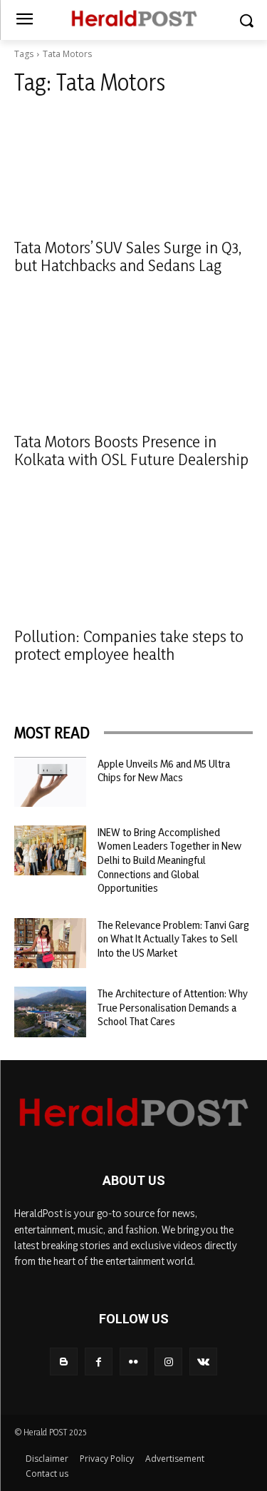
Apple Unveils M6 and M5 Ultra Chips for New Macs (164, 771)
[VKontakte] (203, 1361)
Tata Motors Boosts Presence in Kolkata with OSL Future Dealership (131, 450)
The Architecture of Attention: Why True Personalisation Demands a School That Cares (173, 1007)
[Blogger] (64, 1361)
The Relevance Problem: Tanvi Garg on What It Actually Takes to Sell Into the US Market (173, 939)
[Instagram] (168, 1361)
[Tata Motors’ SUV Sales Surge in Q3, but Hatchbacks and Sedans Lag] (133, 169)
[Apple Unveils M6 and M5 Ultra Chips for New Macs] (50, 782)
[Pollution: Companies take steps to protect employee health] (133, 558)
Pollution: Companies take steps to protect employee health (129, 644)
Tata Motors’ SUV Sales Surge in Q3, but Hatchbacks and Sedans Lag (127, 256)
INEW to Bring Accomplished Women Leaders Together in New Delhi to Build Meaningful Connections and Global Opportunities (169, 860)
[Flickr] (133, 1361)
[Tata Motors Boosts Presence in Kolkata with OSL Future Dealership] (133, 364)
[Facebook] (98, 1361)
